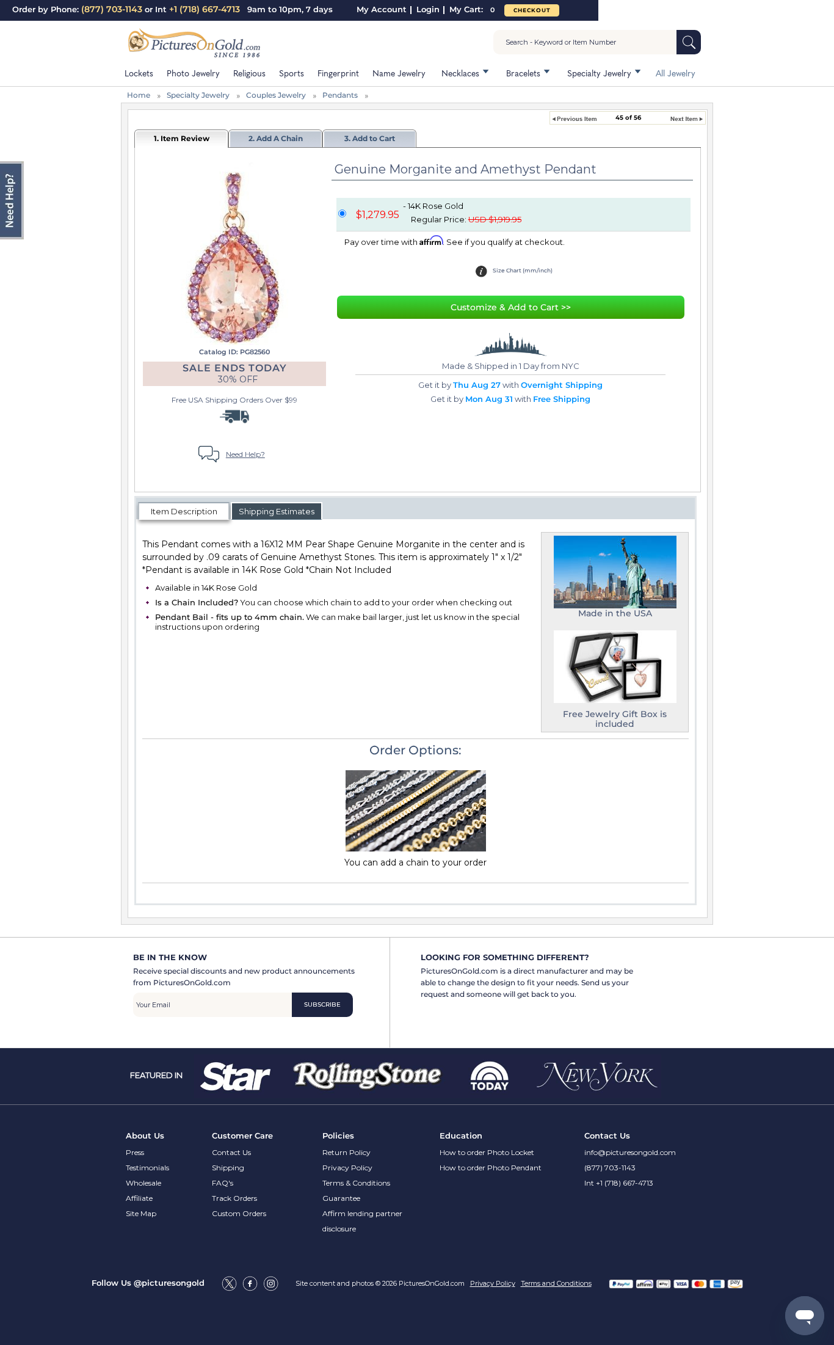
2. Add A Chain (275, 138)
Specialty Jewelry (599, 73)
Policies (338, 1135)
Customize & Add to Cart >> (511, 307)
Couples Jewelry (276, 95)
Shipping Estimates (276, 511)
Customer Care (242, 1135)
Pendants (340, 95)
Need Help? (245, 454)
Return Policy (346, 1152)
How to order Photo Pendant (491, 1167)
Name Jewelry (399, 73)
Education (461, 1135)
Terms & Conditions (356, 1182)
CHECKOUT (532, 10)
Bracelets (523, 73)
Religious (249, 73)
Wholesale (143, 1182)
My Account (382, 9)
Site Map (141, 1213)
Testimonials (147, 1167)
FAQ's (222, 1182)
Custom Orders (239, 1213)
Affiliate (139, 1198)
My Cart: (472, 9)
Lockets (139, 73)
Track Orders (234, 1198)
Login (428, 9)
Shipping (228, 1167)
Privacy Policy (347, 1167)
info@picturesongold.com (630, 1152)
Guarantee (341, 1198)
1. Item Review (181, 138)
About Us (145, 1135)
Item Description (184, 511)
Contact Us (231, 1152)
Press (135, 1152)
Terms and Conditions (556, 1283)
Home (138, 95)
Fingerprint (338, 73)
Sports (291, 73)
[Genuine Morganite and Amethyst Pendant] (233, 252)
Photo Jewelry (193, 73)
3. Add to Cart (369, 138)
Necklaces (460, 73)
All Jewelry (675, 73)
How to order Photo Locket (487, 1152)
